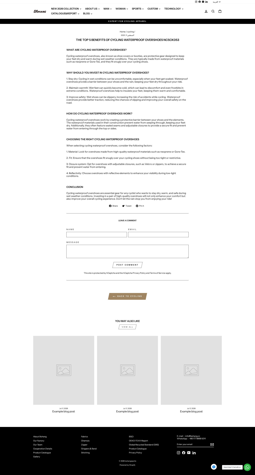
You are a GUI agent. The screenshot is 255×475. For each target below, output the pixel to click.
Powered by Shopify (127, 465)
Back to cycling (129, 296)
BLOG (86, 13)
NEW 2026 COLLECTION (65, 8)
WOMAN (121, 8)
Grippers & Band (89, 448)
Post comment (127, 265)
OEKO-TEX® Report (138, 440)
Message (72, 242)
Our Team (37, 444)
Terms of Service (157, 273)
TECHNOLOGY (172, 8)
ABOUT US (91, 8)
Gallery (36, 456)
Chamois (85, 440)
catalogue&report (64, 13)
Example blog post (63, 411)
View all (127, 327)
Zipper (84, 444)
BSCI (131, 436)
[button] (214, 467)
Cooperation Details (42, 448)
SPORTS (137, 8)
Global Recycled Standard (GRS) (144, 444)
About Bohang (40, 436)
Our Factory (38, 440)
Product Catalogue (42, 452)
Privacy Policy (139, 273)
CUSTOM (153, 8)
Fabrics (84, 436)
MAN (107, 8)
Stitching (85, 452)
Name (70, 229)
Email (132, 229)
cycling (130, 31)
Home (123, 31)
